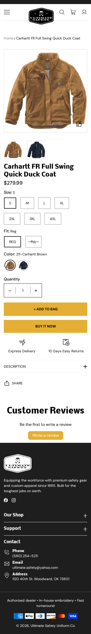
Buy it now (45, 326)
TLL (33, 241)
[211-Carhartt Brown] (10, 265)
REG (12, 241)
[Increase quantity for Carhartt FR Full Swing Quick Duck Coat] (36, 290)
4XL (53, 218)
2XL (12, 218)
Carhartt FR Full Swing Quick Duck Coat (48, 38)
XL (62, 203)
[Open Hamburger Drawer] (7, 12)
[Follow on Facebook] (6, 500)
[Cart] (73, 12)
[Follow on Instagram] (14, 500)
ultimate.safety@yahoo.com (35, 567)
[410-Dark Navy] (23, 265)
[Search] (62, 12)
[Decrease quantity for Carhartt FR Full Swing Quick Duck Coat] (10, 290)
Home (8, 38)
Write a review (45, 435)
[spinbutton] (23, 290)
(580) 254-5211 (25, 556)
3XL (32, 218)
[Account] (84, 12)
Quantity (12, 279)
